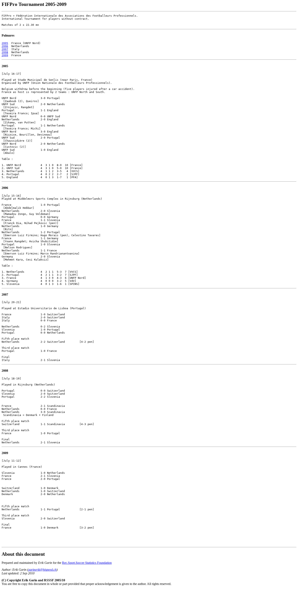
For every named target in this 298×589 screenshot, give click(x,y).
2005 (5, 43)
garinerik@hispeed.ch (42, 569)
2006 (5, 46)
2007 (5, 49)
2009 (5, 55)
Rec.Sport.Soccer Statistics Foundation (87, 562)
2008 (5, 52)
